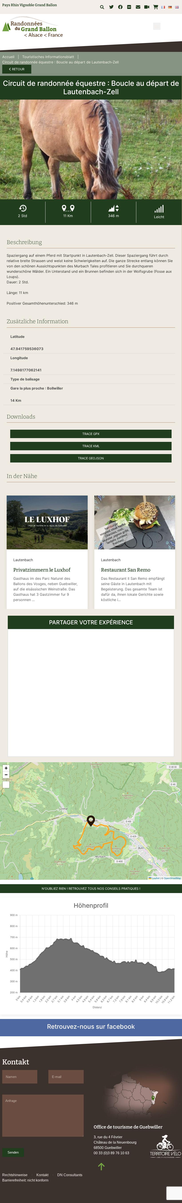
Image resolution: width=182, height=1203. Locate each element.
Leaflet (155, 878)
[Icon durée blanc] (22, 208)
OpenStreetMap (172, 878)
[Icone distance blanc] (68, 208)
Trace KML (91, 446)
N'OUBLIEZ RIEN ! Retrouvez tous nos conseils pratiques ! (91, 888)
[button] (102, 7)
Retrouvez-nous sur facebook (91, 1026)
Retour (17, 69)
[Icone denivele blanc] (113, 208)
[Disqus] (90, 692)
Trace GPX (90, 434)
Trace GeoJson (91, 458)
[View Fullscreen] (6, 784)
